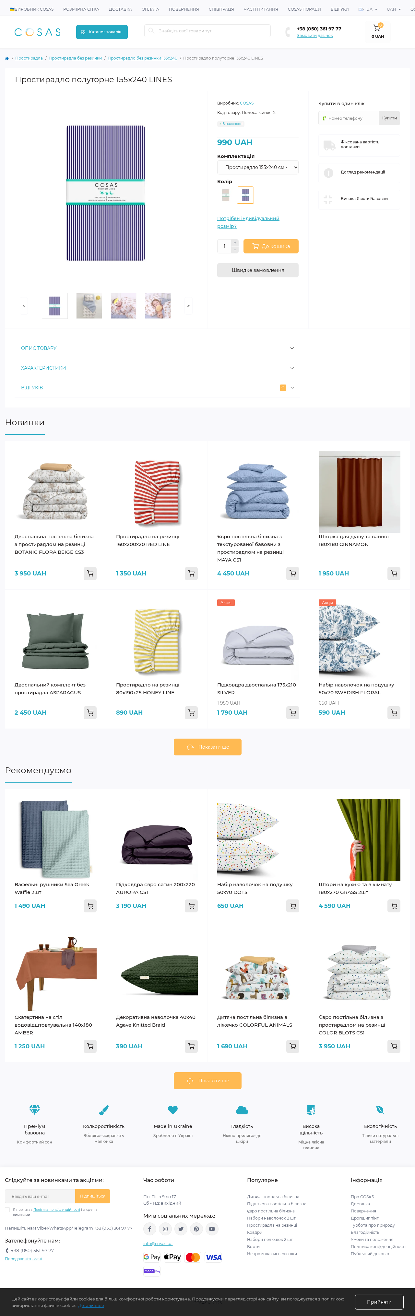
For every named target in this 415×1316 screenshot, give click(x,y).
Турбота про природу (373, 1225)
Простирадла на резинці (272, 1225)
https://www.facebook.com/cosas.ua (149, 1228)
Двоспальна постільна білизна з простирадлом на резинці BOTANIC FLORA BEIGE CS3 (54, 544)
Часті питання (261, 9)
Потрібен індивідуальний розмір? (248, 222)
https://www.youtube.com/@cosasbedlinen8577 (212, 1228)
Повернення (184, 9)
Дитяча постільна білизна (273, 1196)
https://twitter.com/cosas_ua (180, 1228)
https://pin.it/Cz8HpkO (196, 1228)
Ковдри (255, 1232)
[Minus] (235, 250)
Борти (253, 1246)
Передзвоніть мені (23, 1258)
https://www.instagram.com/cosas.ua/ (165, 1228)
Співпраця (221, 9)
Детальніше (91, 1305)
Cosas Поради (304, 9)
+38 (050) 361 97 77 (319, 29)
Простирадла (29, 58)
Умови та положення (372, 1239)
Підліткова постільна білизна (276, 1203)
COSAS (247, 103)
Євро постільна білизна (271, 1211)
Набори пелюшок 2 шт (270, 1239)
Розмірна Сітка (81, 9)
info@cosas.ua (158, 1243)
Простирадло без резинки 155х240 (142, 58)
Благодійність (365, 1232)
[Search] (151, 30)
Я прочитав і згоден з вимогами (55, 1212)
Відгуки (340, 9)
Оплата (150, 9)
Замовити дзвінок (315, 35)
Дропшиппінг (365, 1218)
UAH (391, 9)
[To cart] (90, 573)
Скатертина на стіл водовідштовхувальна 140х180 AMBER (53, 1025)
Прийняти (379, 1302)
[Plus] (235, 242)
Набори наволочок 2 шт (271, 1218)
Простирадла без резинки (75, 58)
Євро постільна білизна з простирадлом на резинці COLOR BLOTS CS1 (352, 1025)
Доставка (120, 9)
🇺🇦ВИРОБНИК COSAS (31, 9)
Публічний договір (370, 1253)
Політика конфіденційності (56, 1210)
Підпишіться (92, 1196)
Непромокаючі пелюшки (272, 1253)
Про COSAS (362, 1196)
